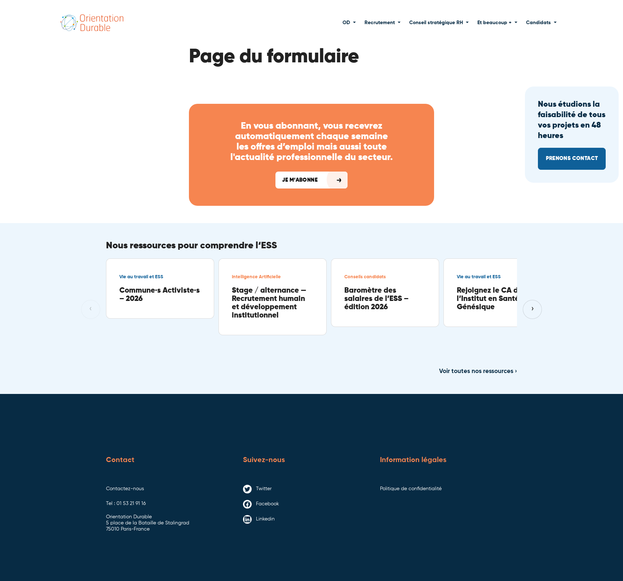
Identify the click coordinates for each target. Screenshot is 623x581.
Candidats (538, 22)
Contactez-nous (125, 488)
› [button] (532, 309)
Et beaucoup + (494, 22)
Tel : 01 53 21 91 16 (126, 503)
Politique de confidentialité (411, 488)
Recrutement (379, 22)
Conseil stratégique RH (436, 22)
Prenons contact (572, 158)
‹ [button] (90, 309)
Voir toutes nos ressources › (478, 371)
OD (346, 22)
